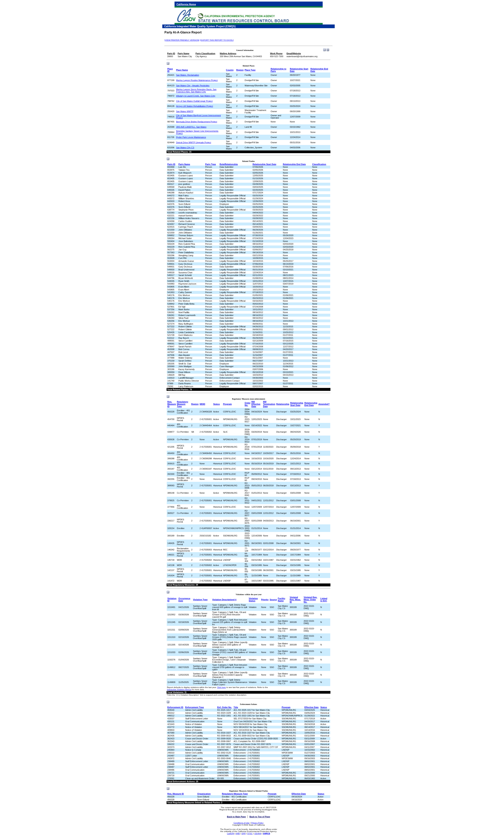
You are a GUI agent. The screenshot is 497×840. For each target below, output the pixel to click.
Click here (221, 687)
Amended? (324, 404)
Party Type (210, 164)
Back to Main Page (236, 817)
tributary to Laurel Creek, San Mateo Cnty (195, 96)
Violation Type (200, 599)
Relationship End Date (294, 164)
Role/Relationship (229, 164)
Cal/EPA (230, 833)
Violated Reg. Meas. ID (295, 599)
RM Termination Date (269, 404)
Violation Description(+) (224, 599)
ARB (238, 833)
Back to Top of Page (259, 817)
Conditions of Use (241, 823)
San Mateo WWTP (184, 111)
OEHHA (257, 833)
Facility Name (281, 599)
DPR (244, 833)
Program (227, 404)
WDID (202, 404)
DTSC (250, 833)
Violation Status (253, 599)
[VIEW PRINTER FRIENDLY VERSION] (181, 40)
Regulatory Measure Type (182, 404)
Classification (319, 164)
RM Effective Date (255, 404)
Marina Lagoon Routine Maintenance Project (197, 80)
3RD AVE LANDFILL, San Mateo (191, 127)
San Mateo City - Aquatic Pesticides (192, 85)
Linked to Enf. (323, 599)
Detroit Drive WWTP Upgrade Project (193, 142)
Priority (264, 599)
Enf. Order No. (224, 707)
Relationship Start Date (264, 164)
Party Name (184, 164)
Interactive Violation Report (179, 689)
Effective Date (311, 707)
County (230, 70)
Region (240, 70)
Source (273, 599)
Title (236, 707)
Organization (204, 794)
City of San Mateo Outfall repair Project (194, 101)
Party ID (171, 164)
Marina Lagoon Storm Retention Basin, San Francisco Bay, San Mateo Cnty (196, 90)
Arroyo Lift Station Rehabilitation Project (194, 106)
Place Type (250, 70)
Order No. (247, 404)
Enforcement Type (194, 707)
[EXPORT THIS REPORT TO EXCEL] (217, 40)
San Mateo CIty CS (185, 147)
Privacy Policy (257, 823)
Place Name (182, 70)
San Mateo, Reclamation (187, 75)
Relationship (282, 404)
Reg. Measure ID (171, 404)
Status (216, 404)
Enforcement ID (175, 707)
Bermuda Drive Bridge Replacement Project (196, 121)
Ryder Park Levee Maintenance (191, 137)
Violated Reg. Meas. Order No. (310, 599)
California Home (186, 4)
